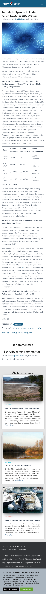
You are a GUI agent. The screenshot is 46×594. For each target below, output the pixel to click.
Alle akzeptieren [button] (26, 589)
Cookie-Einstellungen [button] (10, 589)
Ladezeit (31, 328)
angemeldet (17, 355)
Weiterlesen (9, 425)
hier (23, 267)
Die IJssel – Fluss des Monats (18, 465)
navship (5, 332)
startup (13, 332)
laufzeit (39, 328)
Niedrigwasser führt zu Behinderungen (22, 408)
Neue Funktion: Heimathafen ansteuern (22, 520)
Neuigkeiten (18, 324)
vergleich (28, 332)
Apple (19, 328)
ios (24, 328)
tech (21, 332)
